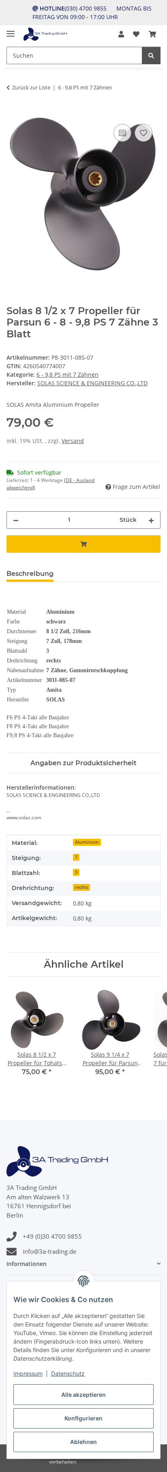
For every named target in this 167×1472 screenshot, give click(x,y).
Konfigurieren (83, 1418)
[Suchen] (151, 55)
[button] (121, 34)
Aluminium (87, 842)
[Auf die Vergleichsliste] (122, 133)
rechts (81, 887)
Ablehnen (83, 1441)
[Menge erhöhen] (151, 520)
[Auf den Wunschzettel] (143, 133)
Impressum (28, 1373)
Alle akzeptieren (83, 1394)
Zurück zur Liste (31, 87)
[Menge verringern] (16, 520)
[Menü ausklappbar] (10, 30)
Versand (73, 441)
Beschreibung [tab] (30, 574)
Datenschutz (68, 1373)
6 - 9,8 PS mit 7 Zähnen (67, 374)
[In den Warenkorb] (12, 113)
